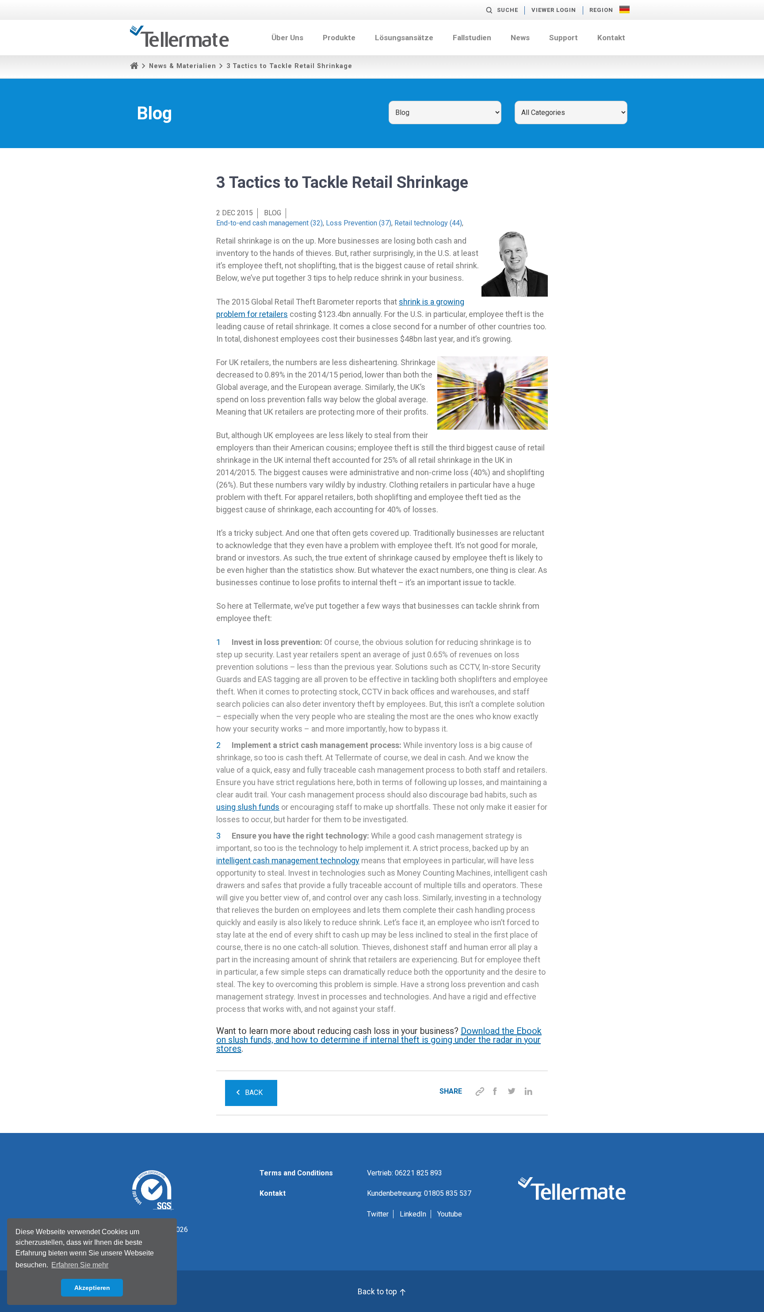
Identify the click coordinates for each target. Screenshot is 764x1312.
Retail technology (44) (428, 223)
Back (254, 1092)
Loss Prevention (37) (358, 223)
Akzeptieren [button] (92, 1287)
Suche (507, 10)
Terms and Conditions (296, 1173)
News (520, 37)
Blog (272, 213)
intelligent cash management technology (287, 860)
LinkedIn (413, 1214)
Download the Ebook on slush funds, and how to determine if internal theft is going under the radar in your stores (379, 1040)
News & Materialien (182, 66)
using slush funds (247, 807)
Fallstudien (472, 37)
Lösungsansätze (404, 37)
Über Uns (287, 37)
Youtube (449, 1214)
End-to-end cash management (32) (269, 223)
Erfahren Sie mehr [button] (79, 1265)
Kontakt (611, 37)
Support (563, 37)
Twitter (378, 1214)
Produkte (339, 37)
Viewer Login (553, 10)
